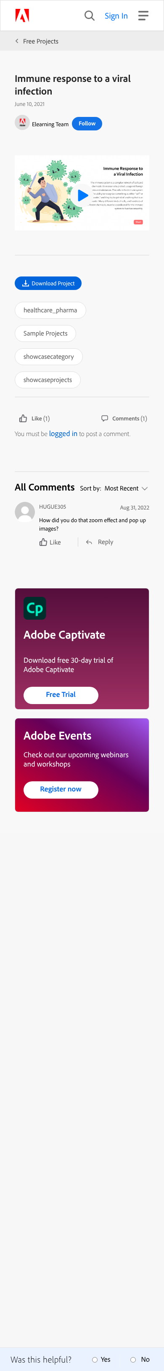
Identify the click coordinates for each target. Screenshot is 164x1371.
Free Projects (40, 41)
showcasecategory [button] (49, 356)
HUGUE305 (52, 506)
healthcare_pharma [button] (50, 310)
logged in (63, 433)
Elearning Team (50, 124)
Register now (61, 789)
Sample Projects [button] (45, 333)
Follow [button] (87, 123)
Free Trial (61, 694)
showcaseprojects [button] (48, 379)
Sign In (116, 15)
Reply (105, 541)
